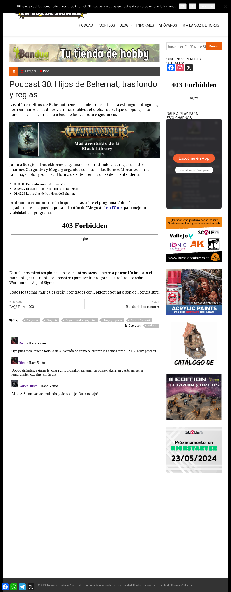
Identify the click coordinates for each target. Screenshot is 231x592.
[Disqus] (84, 391)
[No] (225, 7)
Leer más (207, 6)
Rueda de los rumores (143, 306)
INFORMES (145, 25)
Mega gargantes (113, 320)
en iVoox (114, 207)
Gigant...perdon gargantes (80, 320)
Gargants (52, 320)
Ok (183, 6)
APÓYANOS (168, 25)
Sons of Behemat (140, 320)
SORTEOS (107, 25)
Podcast (152, 325)
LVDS (46, 71)
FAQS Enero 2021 (22, 306)
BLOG (124, 25)
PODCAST (87, 25)
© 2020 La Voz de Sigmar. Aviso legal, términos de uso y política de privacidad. (85, 585)
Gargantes (32, 320)
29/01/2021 (31, 71)
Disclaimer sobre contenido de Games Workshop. (162, 585)
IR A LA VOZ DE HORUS (200, 25)
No (193, 6)
